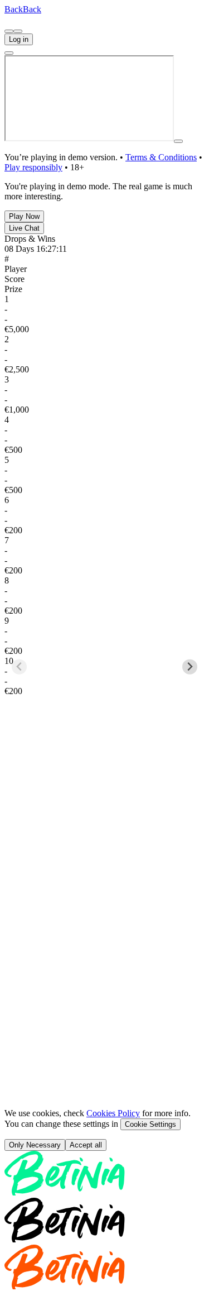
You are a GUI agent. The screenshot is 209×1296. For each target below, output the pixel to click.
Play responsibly (33, 167)
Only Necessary (35, 1145)
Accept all (86, 1145)
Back (13, 9)
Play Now (24, 216)
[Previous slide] (19, 667)
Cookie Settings (150, 1124)
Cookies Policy (113, 1113)
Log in (18, 39)
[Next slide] (189, 667)
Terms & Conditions (161, 157)
